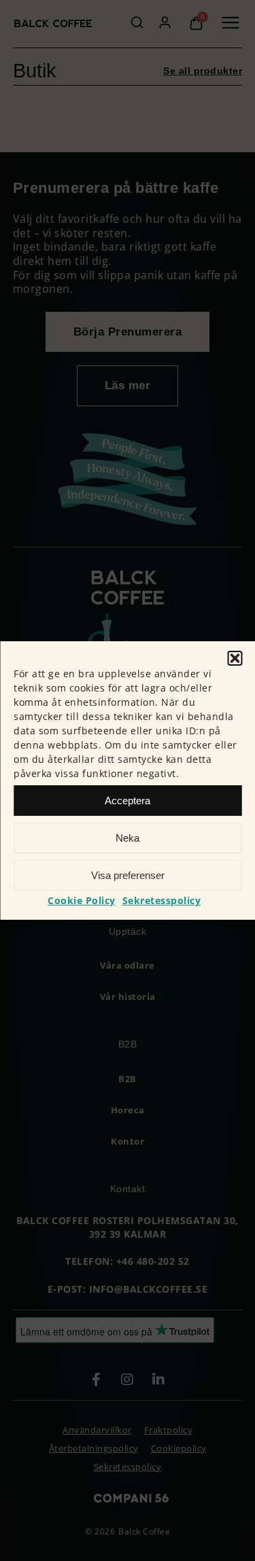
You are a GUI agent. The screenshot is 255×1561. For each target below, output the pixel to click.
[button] (234, 658)
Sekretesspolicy (161, 900)
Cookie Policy (82, 900)
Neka (127, 838)
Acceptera (127, 800)
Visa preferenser (128, 875)
